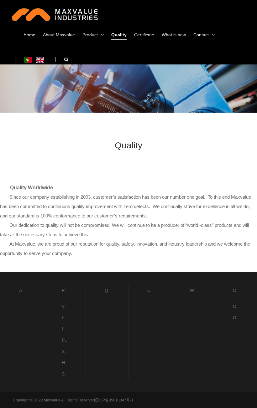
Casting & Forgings (64, 373)
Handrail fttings (64, 362)
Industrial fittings (64, 328)
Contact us (235, 306)
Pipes (64, 340)
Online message (235, 317)
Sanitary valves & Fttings (64, 351)
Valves (64, 306)
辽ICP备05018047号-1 (114, 400)
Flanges (64, 317)
